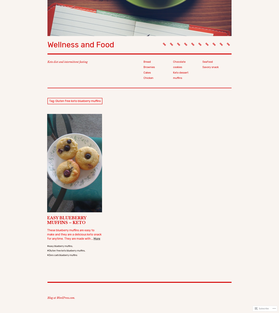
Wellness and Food (80, 44)
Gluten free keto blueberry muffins (67, 250)
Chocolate (179, 61)
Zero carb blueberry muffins (63, 255)
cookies (177, 67)
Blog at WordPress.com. (61, 297)
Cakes (147, 72)
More (96, 238)
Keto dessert (180, 72)
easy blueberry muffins (60, 246)
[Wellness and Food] (139, 18)
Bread (147, 61)
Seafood (207, 61)
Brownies (149, 67)
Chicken (148, 78)
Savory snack (210, 67)
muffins (177, 78)
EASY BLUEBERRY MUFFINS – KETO (67, 220)
